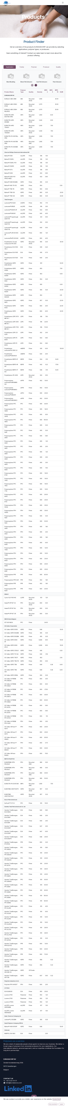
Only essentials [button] (53, 1104)
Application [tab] (9, 67)
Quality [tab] (58, 67)
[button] (34, 1096)
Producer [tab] (46, 67)
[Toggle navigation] (63, 2)
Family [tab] (22, 67)
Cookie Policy (56, 1099)
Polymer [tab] (34, 67)
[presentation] (32, 85)
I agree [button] (61, 1104)
